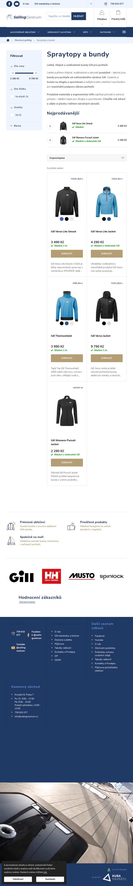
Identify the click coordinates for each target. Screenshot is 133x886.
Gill (18, 115)
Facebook (10, 4)
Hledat (78, 16)
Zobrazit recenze (27, 602)
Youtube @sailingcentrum (20, 647)
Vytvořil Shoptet (119, 869)
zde (45, 872)
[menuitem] (25, 32)
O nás (26, 3)
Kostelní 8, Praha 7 (24, 694)
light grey (72, 219)
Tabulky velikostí (63, 647)
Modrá (62, 219)
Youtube (18, 4)
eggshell (72, 323)
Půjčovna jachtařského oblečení (106, 669)
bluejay (109, 219)
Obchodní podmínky (105, 648)
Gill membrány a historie (47, 3)
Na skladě (21, 96)
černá (67, 219)
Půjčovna (59, 643)
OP (56, 656)
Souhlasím (50, 879)
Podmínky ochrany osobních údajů (104, 654)
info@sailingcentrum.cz (26, 716)
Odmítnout (18, 879)
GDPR (58, 660)
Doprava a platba (63, 639)
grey (109, 323)
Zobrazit (67, 253)
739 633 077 (21, 712)
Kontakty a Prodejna (65, 651)
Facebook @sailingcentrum (36, 635)
